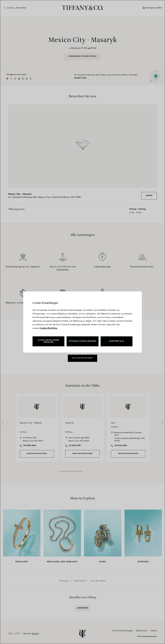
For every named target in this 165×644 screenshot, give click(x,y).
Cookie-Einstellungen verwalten (48, 341)
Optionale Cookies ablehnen (82, 341)
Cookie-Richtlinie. (48, 328)
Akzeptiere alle (116, 341)
